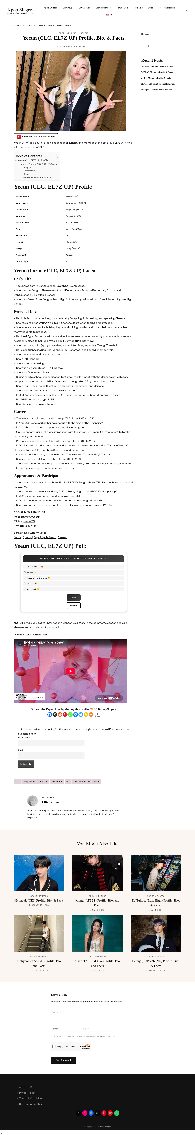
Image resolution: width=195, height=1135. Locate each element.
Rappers (84, 33)
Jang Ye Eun (56, 781)
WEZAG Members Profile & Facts (157, 72)
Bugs (37, 537)
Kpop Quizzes (50, 7)
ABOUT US (25, 1087)
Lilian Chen (65, 46)
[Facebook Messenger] (75, 714)
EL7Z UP (119, 142)
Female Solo (122, 7)
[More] (91, 714)
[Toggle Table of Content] (54, 156)
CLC (17, 781)
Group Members (103, 7)
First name (24, 737)
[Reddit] (60, 714)
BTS (48, 368)
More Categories (167, 7)
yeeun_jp (30, 525)
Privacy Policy (27, 1092)
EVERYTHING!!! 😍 (35, 567)
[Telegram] (80, 714)
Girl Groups (68, 7)
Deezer (62, 537)
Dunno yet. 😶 (33, 589)
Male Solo (138, 7)
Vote (73, 597)
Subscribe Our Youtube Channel (38, 136)
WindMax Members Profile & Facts (157, 66)
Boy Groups (84, 7)
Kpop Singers (20, 9)
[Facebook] (49, 714)
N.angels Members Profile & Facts (156, 90)
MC (67, 781)
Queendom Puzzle (90, 505)
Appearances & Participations (37, 177)
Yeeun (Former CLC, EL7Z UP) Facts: (39, 164)
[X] (55, 714)
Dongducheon (29, 781)
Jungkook (57, 368)
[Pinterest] (65, 714)
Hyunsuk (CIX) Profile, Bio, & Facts (39, 900)
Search (145, 34)
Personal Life (29, 170)
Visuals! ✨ (31, 572)
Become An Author (30, 1104)
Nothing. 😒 (32, 583)
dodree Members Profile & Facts (156, 78)
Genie (17, 537)
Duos (150, 7)
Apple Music (48, 537)
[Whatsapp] (70, 714)
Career (27, 174)
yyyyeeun (34, 516)
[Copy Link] (86, 714)
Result (73, 605)
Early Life (28, 167)
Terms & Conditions (31, 1098)
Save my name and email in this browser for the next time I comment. (85, 1037)
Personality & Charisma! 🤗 (38, 578)
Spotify (27, 537)
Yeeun (96, 781)
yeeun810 (29, 521)
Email (21, 749)
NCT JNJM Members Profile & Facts (158, 84)
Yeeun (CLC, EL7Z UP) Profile (32, 160)
